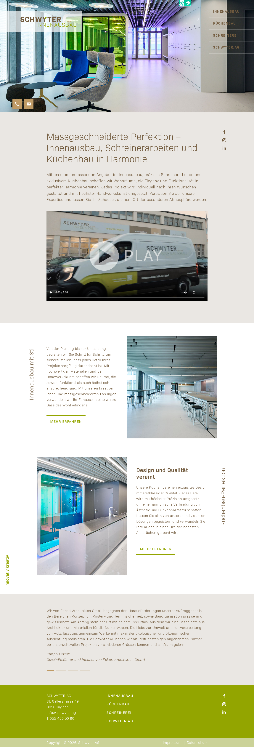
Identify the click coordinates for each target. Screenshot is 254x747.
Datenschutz (197, 742)
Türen (199, 59)
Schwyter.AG (226, 47)
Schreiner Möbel (188, 35)
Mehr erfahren (66, 421)
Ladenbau (196, 11)
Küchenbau (224, 23)
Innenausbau (226, 11)
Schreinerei (225, 35)
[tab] (49, 670)
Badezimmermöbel (187, 47)
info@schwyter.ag (61, 712)
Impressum (172, 742)
